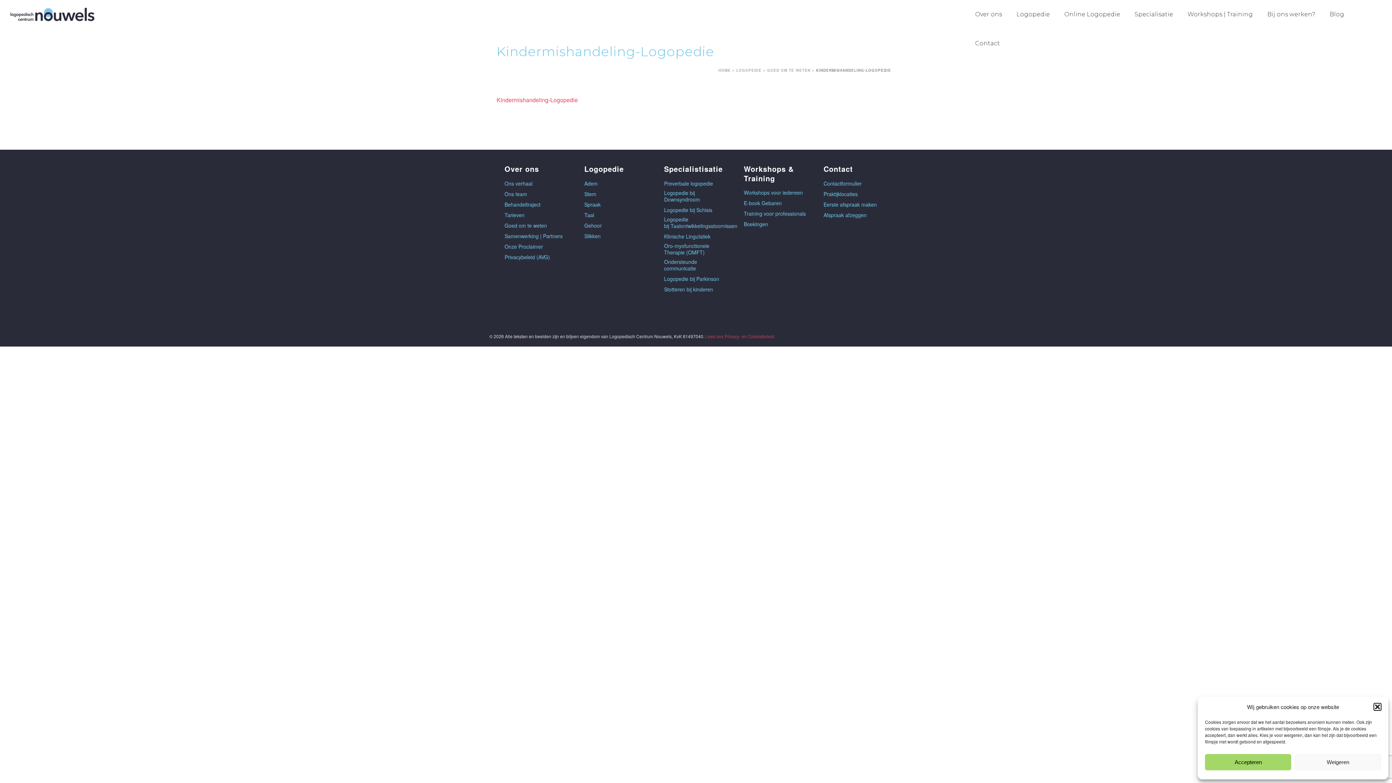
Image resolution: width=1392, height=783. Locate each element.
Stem (590, 194)
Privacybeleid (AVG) (527, 257)
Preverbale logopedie (688, 183)
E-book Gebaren (763, 203)
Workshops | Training (1220, 14)
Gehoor (593, 225)
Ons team (516, 194)
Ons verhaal (519, 183)
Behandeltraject (522, 204)
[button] (1377, 706)
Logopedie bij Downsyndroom (682, 196)
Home (724, 70)
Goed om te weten (789, 70)
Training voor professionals (775, 213)
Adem (591, 183)
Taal (589, 215)
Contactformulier (843, 183)
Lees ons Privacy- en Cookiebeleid (739, 336)
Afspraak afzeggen (845, 215)
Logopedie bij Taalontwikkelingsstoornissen (700, 222)
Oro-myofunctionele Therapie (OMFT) (686, 249)
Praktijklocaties (841, 194)
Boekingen (756, 224)
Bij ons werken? (1291, 14)
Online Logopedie (1092, 14)
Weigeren (1338, 762)
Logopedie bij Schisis (688, 210)
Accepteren (1248, 762)
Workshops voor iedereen (773, 192)
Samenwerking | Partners (534, 236)
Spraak (592, 204)
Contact (987, 43)
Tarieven (515, 215)
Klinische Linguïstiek (687, 236)
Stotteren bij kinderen (688, 289)
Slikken (592, 236)
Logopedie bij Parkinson (691, 279)
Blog (1337, 14)
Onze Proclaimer (524, 246)
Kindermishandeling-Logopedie (537, 100)
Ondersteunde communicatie (680, 265)
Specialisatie (1154, 14)
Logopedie (1033, 14)
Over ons (988, 14)
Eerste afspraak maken (850, 204)
